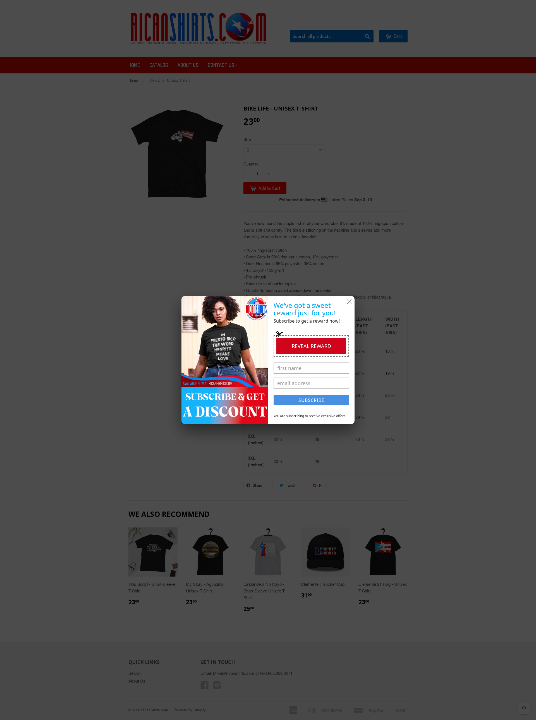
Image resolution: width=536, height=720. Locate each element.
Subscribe (311, 400)
